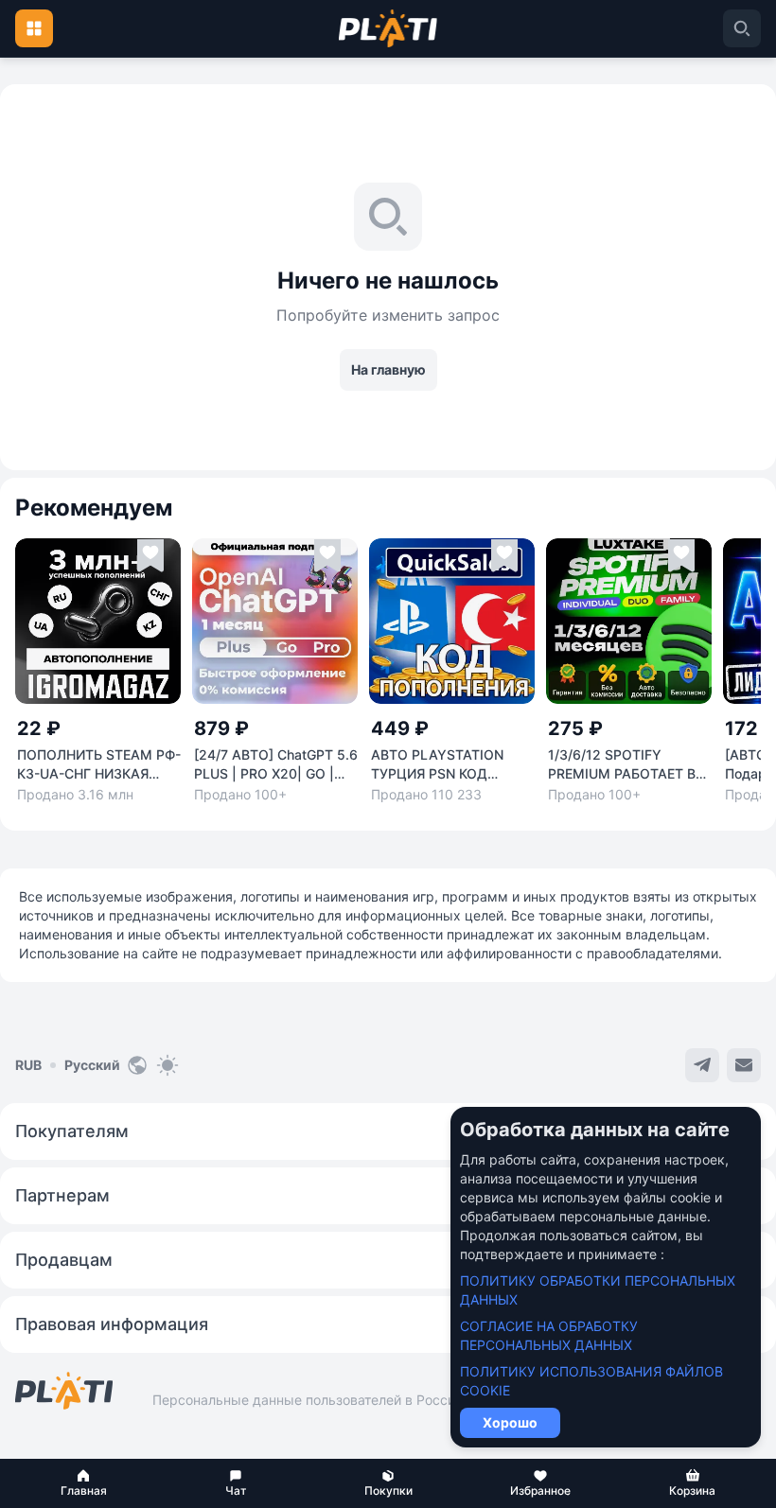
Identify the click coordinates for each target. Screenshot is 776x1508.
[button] (84, 1483)
